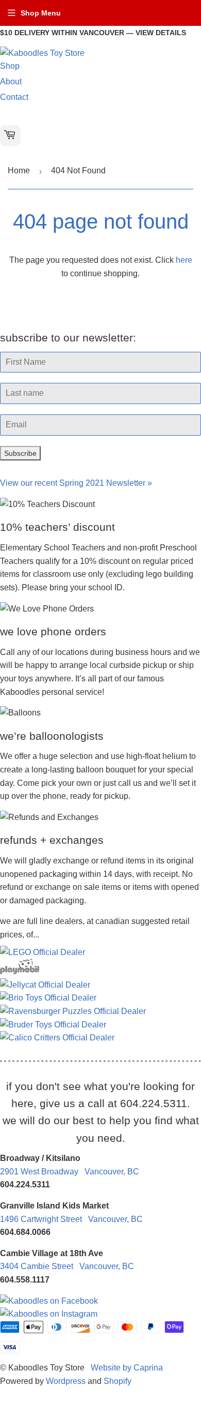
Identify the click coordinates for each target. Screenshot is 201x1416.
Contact (14, 97)
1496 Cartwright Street (71, 1219)
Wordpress (66, 1381)
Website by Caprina (127, 1367)
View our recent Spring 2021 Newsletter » (76, 483)
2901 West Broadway (69, 1171)
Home (19, 170)
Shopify (117, 1381)
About (11, 81)
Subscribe (20, 453)
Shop (10, 66)
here (184, 260)
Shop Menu (41, 13)
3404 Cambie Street (67, 1266)
